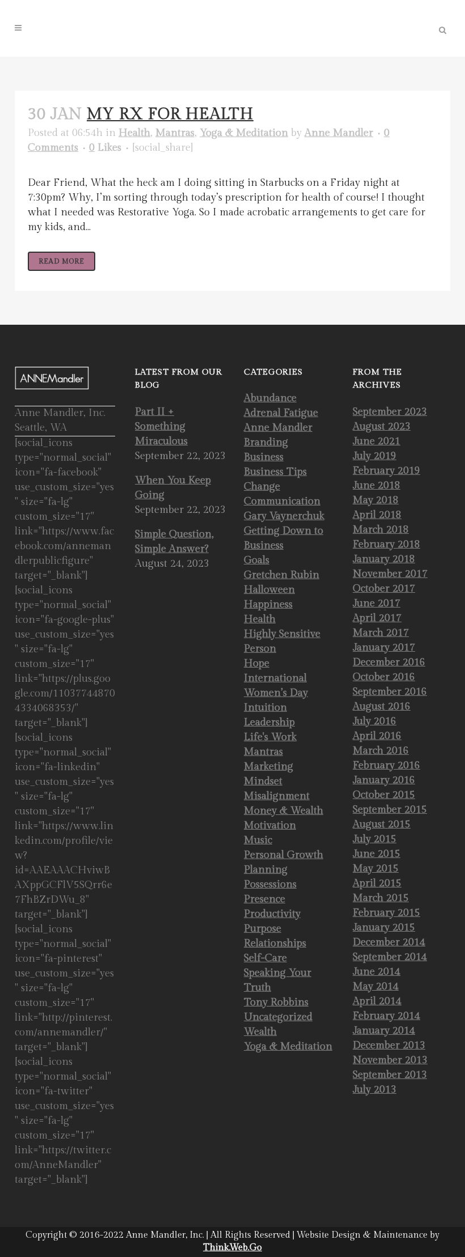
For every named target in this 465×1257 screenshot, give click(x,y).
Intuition (265, 708)
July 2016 (374, 721)
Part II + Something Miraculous (161, 426)
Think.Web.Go (232, 1247)
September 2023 (390, 412)
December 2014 (389, 942)
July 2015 (374, 839)
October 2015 (384, 795)
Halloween (269, 590)
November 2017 (390, 574)
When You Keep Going (173, 487)
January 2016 (384, 780)
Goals (256, 560)
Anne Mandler (339, 133)
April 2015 (377, 883)
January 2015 (384, 927)
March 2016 (381, 751)
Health (134, 133)
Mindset (263, 781)
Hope (256, 663)
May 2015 (376, 868)
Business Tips (275, 472)
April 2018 (377, 515)
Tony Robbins (276, 1002)
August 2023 (382, 426)
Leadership (269, 722)
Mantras (175, 133)
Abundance (270, 398)
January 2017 (384, 647)
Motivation (270, 825)
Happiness (268, 604)
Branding (266, 442)
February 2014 (386, 1016)
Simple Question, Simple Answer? (174, 541)
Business (264, 457)
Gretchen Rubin (281, 575)
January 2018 (384, 559)
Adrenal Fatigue (281, 413)
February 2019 (386, 471)
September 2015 (390, 810)
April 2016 (377, 736)
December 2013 (389, 1045)
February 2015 (386, 913)
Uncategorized (278, 1017)
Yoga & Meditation (244, 133)
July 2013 (374, 1089)
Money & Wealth (283, 811)
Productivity (272, 914)
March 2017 (381, 633)
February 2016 (386, 765)
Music (258, 840)
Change (262, 486)
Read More (61, 261)
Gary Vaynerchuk (284, 516)
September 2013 (390, 1075)
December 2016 (389, 662)
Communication (282, 501)
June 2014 (376, 972)
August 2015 (382, 824)
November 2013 (390, 1060)
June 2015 (376, 854)
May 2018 (376, 500)
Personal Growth (283, 855)
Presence (264, 899)
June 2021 (376, 441)
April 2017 (377, 618)
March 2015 (381, 898)
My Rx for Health (170, 114)
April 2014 (377, 1001)
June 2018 (376, 485)
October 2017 (384, 588)
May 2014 (376, 986)
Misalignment (277, 796)
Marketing (268, 766)
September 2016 (390, 692)
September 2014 (390, 957)
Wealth (260, 1032)
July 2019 (374, 456)
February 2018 (386, 544)
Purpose (262, 929)
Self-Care (265, 958)
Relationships (275, 943)
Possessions (270, 884)
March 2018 (381, 530)
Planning (266, 870)
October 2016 (384, 677)
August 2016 (382, 706)
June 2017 (376, 603)
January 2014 (384, 1031)
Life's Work (270, 737)
